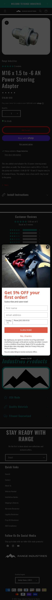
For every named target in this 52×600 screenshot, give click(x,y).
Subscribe (26, 330)
